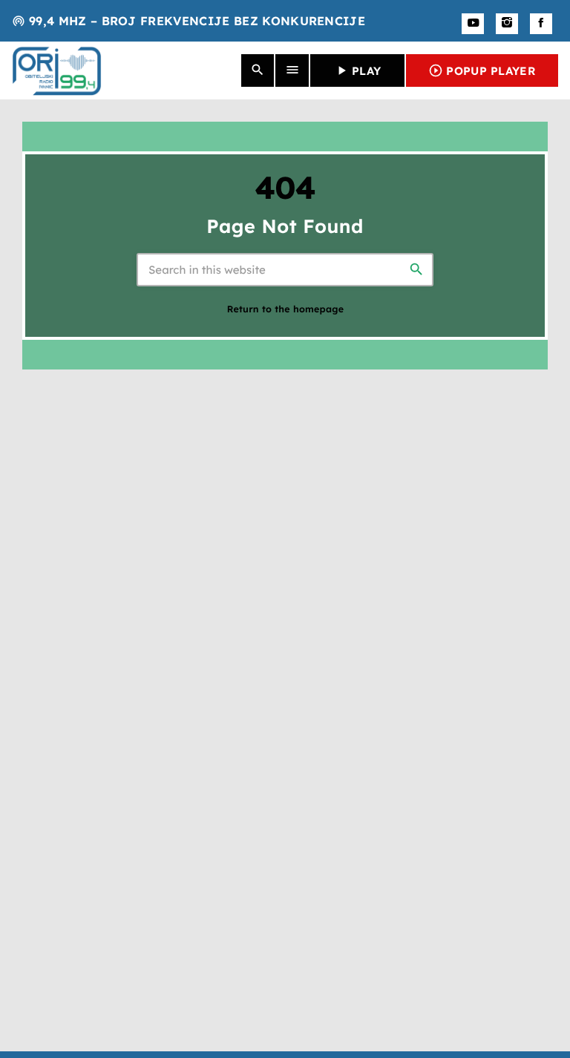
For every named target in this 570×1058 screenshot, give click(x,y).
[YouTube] (473, 23)
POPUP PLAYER (482, 70)
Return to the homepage (285, 309)
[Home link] (57, 70)
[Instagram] (507, 23)
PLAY (357, 70)
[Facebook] (541, 23)
